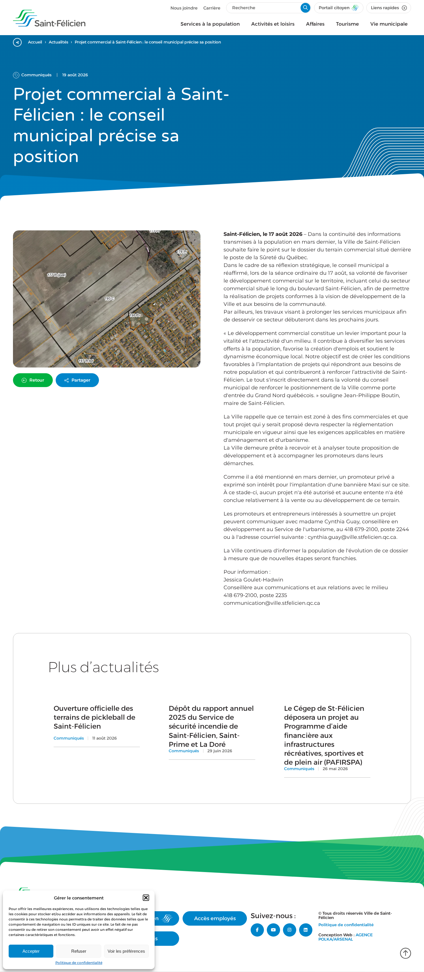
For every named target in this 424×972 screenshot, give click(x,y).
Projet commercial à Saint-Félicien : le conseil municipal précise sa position (148, 42)
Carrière (211, 8)
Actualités (58, 42)
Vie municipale (389, 24)
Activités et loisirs (272, 24)
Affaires (315, 24)
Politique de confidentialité (78, 962)
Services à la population (210, 24)
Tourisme (347, 24)
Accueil (35, 42)
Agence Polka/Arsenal (345, 937)
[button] (146, 898)
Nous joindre (184, 8)
